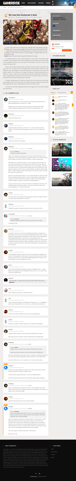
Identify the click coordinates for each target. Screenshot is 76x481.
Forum (48, 3)
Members (53, 92)
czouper (31, 52)
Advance (10, 309)
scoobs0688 (11, 214)
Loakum (56, 103)
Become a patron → (67, 50)
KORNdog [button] (30, 408)
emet (9, 298)
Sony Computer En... (57, 32)
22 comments (39, 17)
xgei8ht (10, 319)
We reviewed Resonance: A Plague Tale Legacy (60, 150)
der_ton (56, 96)
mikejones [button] (30, 215)
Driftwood (12, 17)
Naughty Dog (56, 37)
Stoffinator (11, 137)
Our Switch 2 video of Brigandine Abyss (59, 180)
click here (11, 282)
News (23, 3)
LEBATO (10, 329)
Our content (32, 3)
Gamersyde (33, 476)
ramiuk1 (10, 192)
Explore (40, 3)
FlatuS (10, 265)
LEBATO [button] (29, 344)
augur (8, 52)
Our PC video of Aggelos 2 (60, 165)
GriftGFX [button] (30, 385)
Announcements (62, 92)
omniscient (11, 114)
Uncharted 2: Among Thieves (59, 18)
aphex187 (10, 278)
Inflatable (10, 123)
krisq (9, 288)
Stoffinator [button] (30, 148)
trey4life (10, 250)
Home (4, 7)
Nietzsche (11, 229)
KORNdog (11, 146)
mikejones (11, 204)
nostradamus (11, 97)
